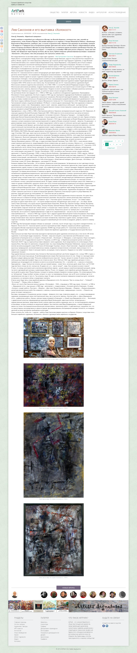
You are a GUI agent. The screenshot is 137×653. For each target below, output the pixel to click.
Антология (101, 12)
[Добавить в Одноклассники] (2, 46)
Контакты (17, 641)
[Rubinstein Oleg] (14, 594)
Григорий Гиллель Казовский (117, 110)
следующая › (111, 148)
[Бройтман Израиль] (73, 594)
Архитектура (45, 637)
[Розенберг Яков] (122, 594)
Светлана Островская (115, 54)
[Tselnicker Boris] (63, 594)
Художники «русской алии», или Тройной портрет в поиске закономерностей (112, 91)
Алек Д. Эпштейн (54, 33)
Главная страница (20, 622)
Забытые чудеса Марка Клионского (113, 135)
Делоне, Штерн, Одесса (110, 80)
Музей (16, 635)
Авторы (73, 12)
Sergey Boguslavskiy (115, 65)
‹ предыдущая (108, 141)
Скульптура (44, 624)
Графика (43, 626)
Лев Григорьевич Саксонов (64, 56)
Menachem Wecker (114, 130)
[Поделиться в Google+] (2, 31)
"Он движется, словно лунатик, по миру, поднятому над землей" (113, 70)
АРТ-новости (18, 628)
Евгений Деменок (114, 76)
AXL (103, 126)
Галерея (64, 12)
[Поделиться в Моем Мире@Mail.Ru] (2, 43)
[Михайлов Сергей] (102, 594)
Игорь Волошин (113, 41)
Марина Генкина (113, 84)
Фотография (45, 631)
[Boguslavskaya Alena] (83, 594)
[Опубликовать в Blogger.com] (2, 37)
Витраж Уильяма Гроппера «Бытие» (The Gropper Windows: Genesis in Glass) (114, 47)
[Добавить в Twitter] (2, 34)
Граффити (44, 639)
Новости (83, 12)
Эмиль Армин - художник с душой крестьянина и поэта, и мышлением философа (114, 104)
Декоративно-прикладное (49, 628)
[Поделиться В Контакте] (2, 40)
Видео (91, 12)
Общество (54, 12)
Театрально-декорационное (50, 633)
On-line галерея (19, 624)
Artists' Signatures (20, 637)
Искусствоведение (117, 12)
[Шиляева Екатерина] (93, 594)
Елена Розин (112, 121)
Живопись (44, 622)
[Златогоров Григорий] (44, 594)
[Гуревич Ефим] (53, 594)
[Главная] (20, 12)
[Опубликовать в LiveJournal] (2, 49)
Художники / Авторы (20, 626)
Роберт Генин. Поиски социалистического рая (109, 59)
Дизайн (43, 635)
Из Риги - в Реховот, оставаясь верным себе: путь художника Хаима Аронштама (112, 34)
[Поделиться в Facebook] (2, 28)
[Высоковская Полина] (112, 594)
